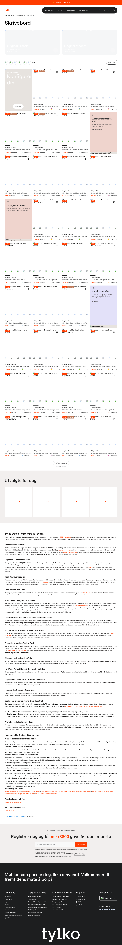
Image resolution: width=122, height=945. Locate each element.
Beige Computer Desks (26, 794)
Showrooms (83, 10)
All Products (21, 816)
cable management (70, 552)
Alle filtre (111, 62)
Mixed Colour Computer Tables (46, 794)
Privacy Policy (52, 856)
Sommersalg (49, 10)
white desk (45, 582)
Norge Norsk (108, 898)
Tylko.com (9, 816)
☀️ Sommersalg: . (61, 2)
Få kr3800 (81, 845)
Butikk (60, 10)
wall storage (22, 650)
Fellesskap (71, 10)
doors (68, 550)
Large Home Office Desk (13, 802)
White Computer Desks (13, 791)
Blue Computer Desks (67, 791)
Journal (7, 811)
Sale (12, 811)
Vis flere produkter (60, 463)
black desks (87, 593)
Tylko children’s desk (81, 605)
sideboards (11, 650)
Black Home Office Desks (31, 791)
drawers (61, 550)
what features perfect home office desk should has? (84, 706)
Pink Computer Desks (83, 791)
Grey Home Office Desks (49, 791)
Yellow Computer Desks (100, 791)
